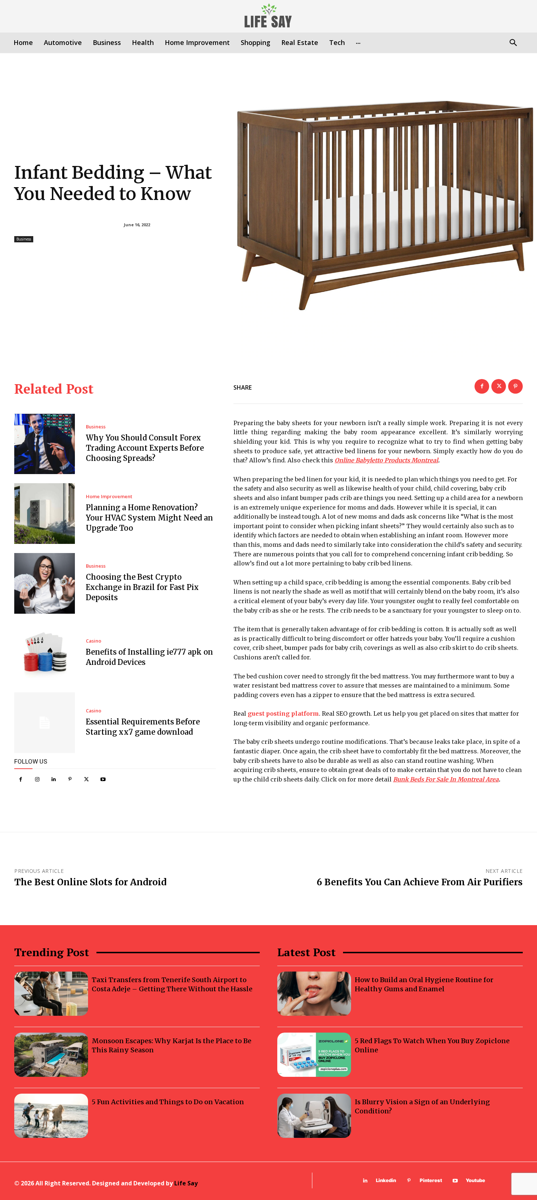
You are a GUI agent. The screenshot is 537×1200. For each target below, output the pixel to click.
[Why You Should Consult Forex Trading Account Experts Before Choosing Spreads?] (44, 444)
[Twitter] (86, 779)
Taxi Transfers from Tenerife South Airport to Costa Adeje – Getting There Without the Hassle (172, 984)
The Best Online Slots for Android (90, 882)
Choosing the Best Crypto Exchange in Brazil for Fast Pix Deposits (142, 587)
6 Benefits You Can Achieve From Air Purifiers (420, 882)
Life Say (186, 1183)
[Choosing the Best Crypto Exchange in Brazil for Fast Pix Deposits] (44, 583)
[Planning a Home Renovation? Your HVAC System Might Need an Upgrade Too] (44, 513)
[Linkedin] (53, 779)
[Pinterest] (70, 779)
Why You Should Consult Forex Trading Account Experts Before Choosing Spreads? (145, 448)
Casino (93, 641)
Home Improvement (109, 496)
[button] (513, 43)
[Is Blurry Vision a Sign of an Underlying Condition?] (314, 1116)
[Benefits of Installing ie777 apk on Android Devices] (44, 653)
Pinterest (431, 1180)
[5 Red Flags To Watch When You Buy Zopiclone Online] (314, 1055)
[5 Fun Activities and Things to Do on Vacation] (51, 1116)
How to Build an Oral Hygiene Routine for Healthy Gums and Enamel (424, 984)
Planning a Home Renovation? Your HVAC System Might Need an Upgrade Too (149, 518)
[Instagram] (37, 779)
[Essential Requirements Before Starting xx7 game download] (44, 722)
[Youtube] (102, 779)
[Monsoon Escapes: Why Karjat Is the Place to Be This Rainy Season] (51, 1055)
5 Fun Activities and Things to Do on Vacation (168, 1102)
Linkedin (386, 1180)
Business (23, 239)
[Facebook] (20, 779)
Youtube (475, 1180)
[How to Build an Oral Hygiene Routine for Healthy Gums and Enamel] (314, 994)
